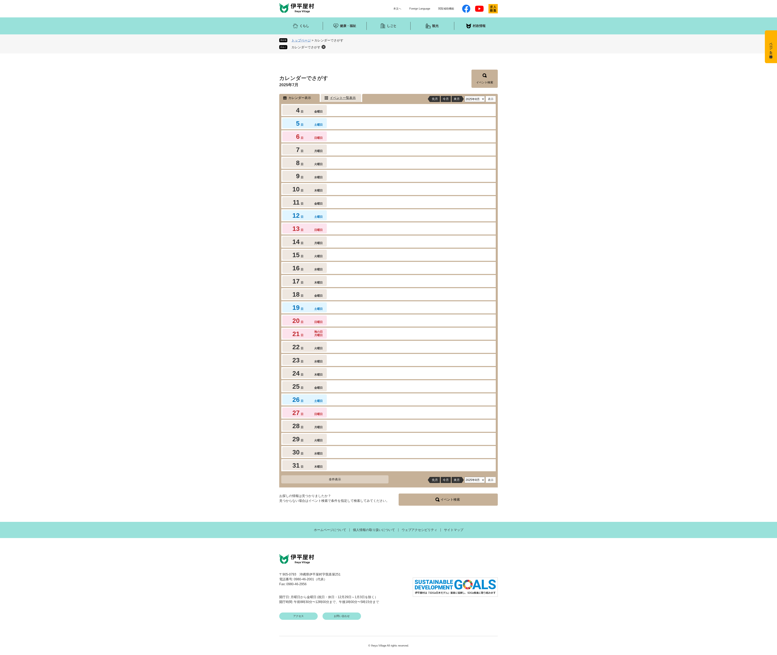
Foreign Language (419, 8)
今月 (446, 99)
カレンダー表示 (299, 98)
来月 (457, 99)
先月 (435, 99)
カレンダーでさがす (306, 47)
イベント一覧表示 (343, 98)
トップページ (301, 40)
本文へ (397, 8)
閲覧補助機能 (446, 8)
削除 (324, 47)
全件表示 (335, 479)
